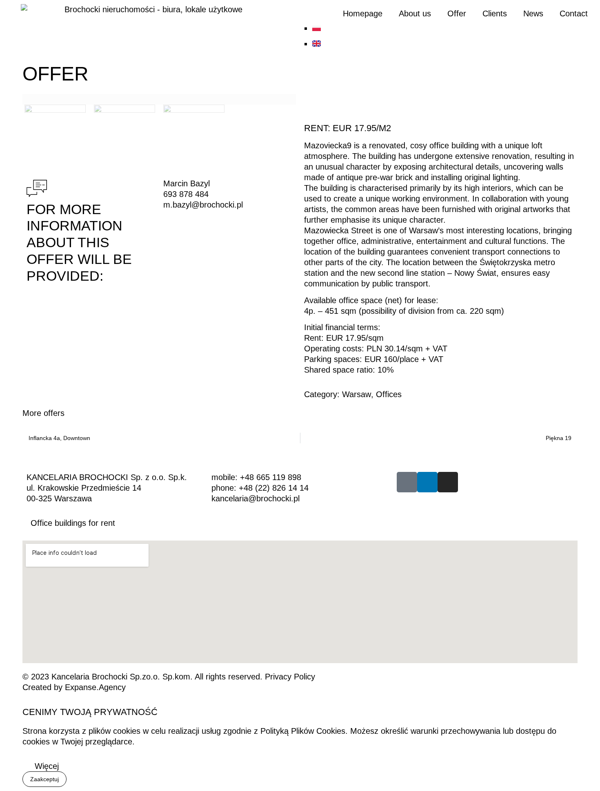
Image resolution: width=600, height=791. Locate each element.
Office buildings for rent (73, 522)
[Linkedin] (427, 482)
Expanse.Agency (95, 687)
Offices (389, 394)
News (533, 13)
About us (415, 13)
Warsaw (356, 394)
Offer (456, 13)
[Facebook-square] (407, 482)
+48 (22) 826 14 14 (274, 487)
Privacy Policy (290, 676)
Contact (574, 13)
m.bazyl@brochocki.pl (203, 204)
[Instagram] (448, 482)
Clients (494, 13)
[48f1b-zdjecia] (159, 99)
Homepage (362, 13)
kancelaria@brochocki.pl (255, 498)
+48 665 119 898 (270, 477)
